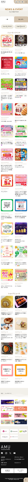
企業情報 (3, 457)
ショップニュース (21, 26)
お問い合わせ (4, 462)
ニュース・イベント (7, 26)
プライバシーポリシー (19, 457)
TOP (2, 393)
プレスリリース (17, 462)
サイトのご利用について (19, 459)
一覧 (7, 19)
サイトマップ (3, 464)
